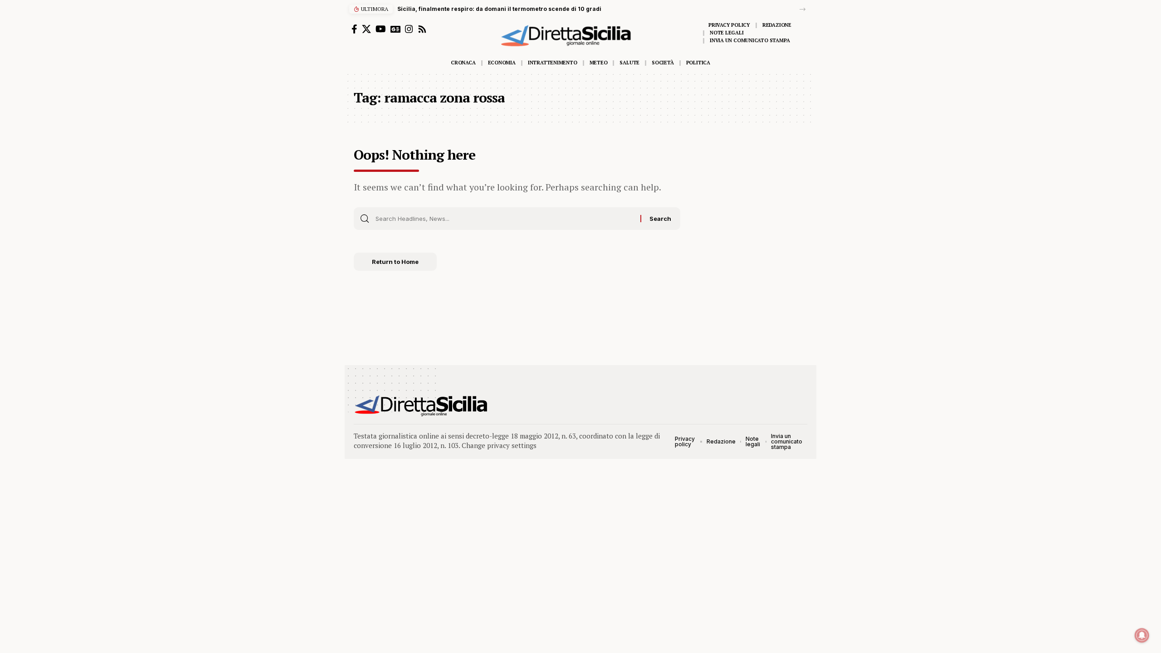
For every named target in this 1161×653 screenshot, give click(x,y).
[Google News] (395, 29)
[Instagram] (409, 29)
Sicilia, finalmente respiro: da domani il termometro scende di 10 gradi (499, 8)
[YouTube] (380, 29)
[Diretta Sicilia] (421, 406)
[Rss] (422, 29)
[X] (366, 29)
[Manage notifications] (1142, 635)
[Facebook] (354, 29)
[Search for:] (504, 218)
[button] (802, 9)
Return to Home (395, 261)
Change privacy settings (499, 445)
